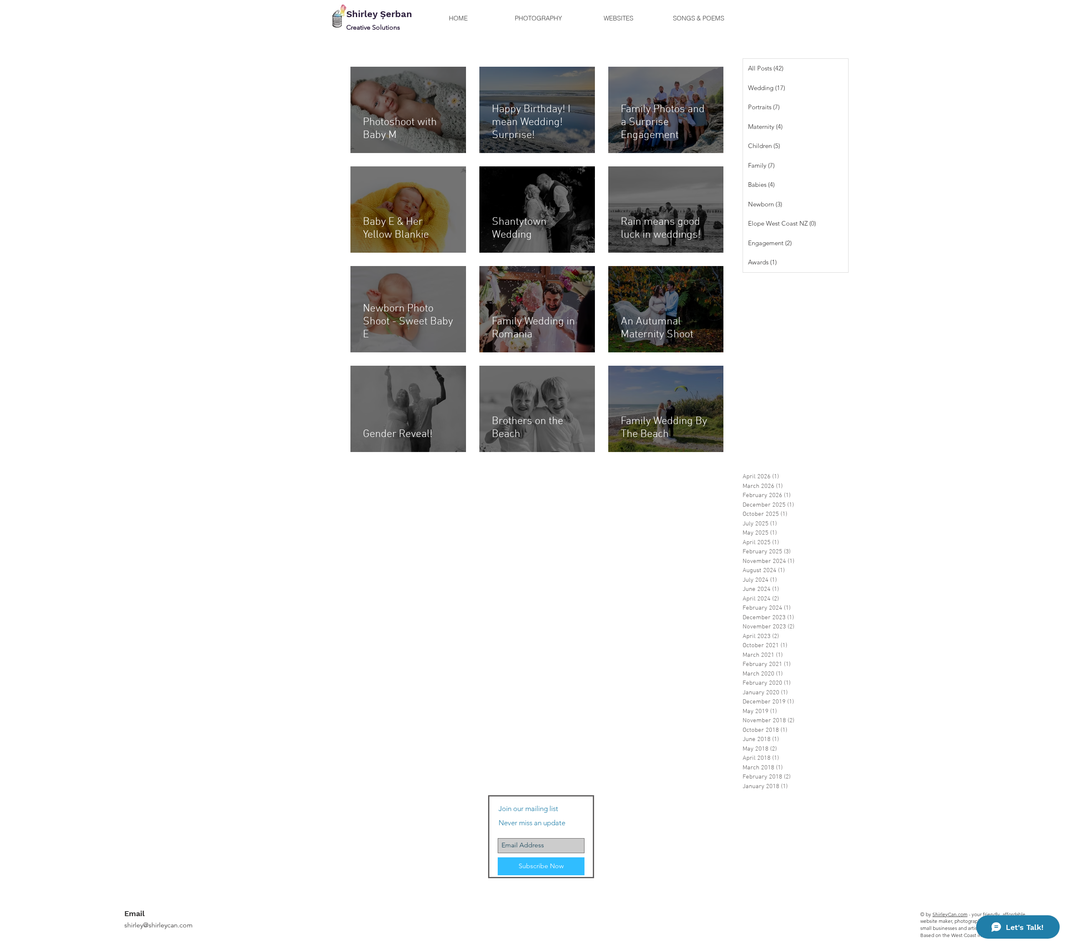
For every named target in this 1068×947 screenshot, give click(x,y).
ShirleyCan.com (949, 914)
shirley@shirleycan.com (158, 925)
